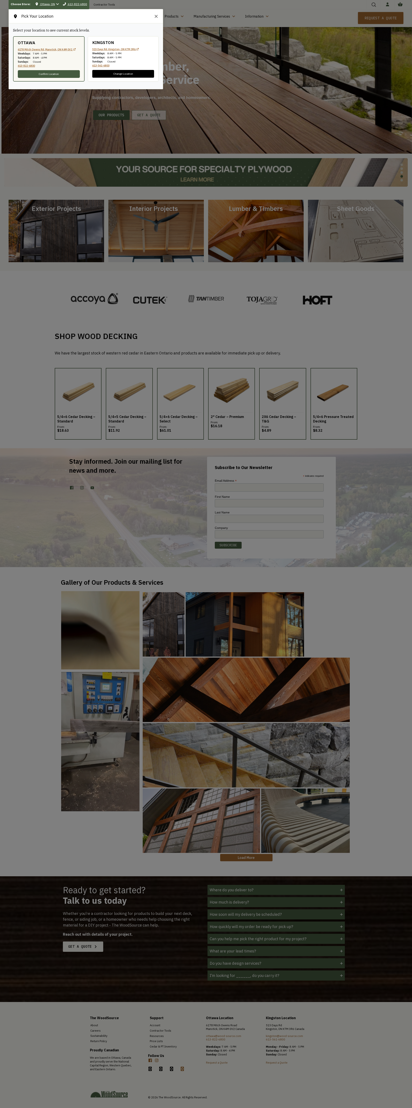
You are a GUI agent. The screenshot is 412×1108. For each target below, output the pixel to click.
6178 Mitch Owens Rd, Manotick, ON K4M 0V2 (45, 49)
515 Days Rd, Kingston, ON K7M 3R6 (114, 49)
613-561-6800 (100, 65)
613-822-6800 (26, 65)
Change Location (123, 73)
